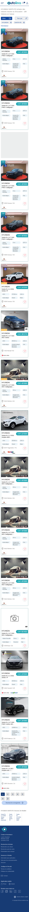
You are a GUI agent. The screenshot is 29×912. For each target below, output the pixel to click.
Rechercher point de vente (7, 849)
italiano (22, 896)
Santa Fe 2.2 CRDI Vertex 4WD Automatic (3, 817)
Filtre (4, 18)
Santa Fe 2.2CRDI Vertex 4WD (18, 817)
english (26, 896)
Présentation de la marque (7, 851)
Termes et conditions (6, 869)
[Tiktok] (15, 891)
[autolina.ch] (14, 3)
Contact (6, 875)
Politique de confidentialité (7, 871)
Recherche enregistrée (13, 803)
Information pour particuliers (8, 858)
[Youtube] (6, 891)
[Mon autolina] (27, 3)
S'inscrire (3, 862)
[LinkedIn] (11, 891)
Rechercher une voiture (7, 846)
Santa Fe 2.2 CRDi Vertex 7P (10, 817)
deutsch (18, 896)
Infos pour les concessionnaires (9, 860)
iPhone (4, 884)
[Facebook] (2, 891)
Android (13, 884)
